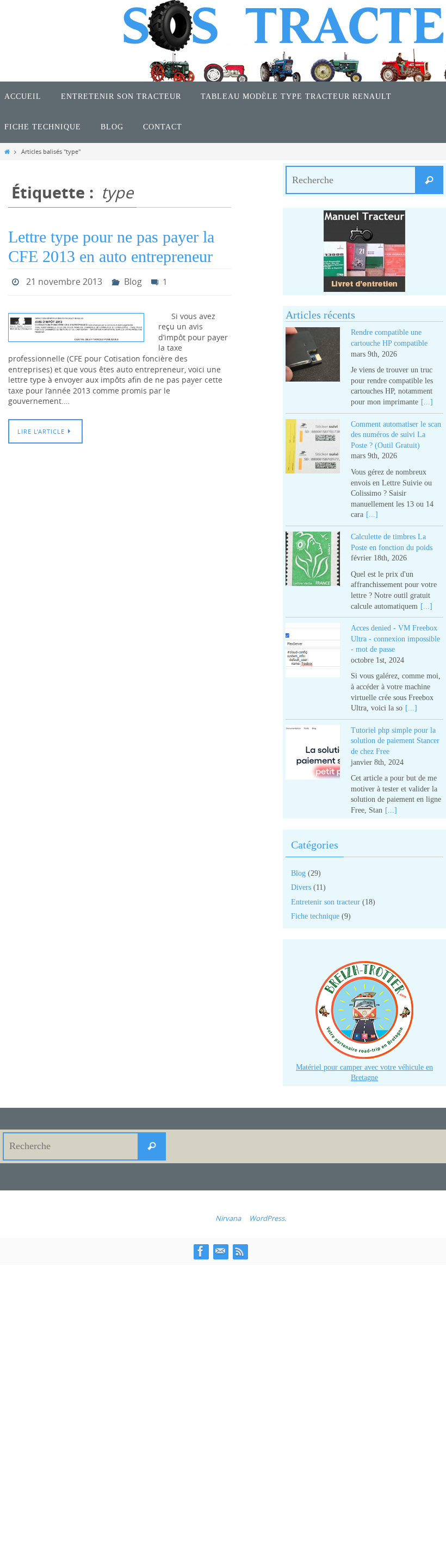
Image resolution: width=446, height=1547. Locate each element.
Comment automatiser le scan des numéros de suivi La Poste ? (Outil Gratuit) (396, 435)
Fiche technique (315, 916)
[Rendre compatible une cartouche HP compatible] (313, 356)
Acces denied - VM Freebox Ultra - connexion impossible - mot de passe (395, 638)
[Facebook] (201, 1251)
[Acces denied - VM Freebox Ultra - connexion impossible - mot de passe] (313, 652)
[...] (427, 402)
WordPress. (267, 1218)
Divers (301, 887)
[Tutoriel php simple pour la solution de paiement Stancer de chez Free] (313, 754)
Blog (133, 280)
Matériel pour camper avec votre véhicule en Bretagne (364, 1072)
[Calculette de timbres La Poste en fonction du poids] (313, 561)
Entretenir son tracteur (325, 902)
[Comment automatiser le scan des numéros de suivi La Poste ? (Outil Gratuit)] (313, 448)
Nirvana (228, 1218)
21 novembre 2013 (64, 280)
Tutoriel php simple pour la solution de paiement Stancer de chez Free (395, 741)
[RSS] (240, 1251)
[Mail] (220, 1251)
